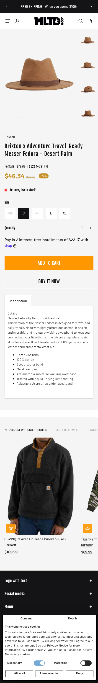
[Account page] (17, 21)
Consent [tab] (26, 618)
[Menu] (8, 21)
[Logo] (49, 21)
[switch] (86, 663)
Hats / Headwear (66, 430)
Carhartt (10, 545)
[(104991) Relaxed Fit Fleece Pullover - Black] (41, 486)
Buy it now (49, 281)
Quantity (10, 228)
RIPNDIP (87, 545)
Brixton (10, 137)
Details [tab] (72, 618)
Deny (79, 673)
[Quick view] (10, 528)
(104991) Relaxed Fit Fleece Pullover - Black (36, 539)
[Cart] (89, 21)
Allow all (19, 673)
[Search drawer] (80, 21)
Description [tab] (17, 301)
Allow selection (49, 673)
